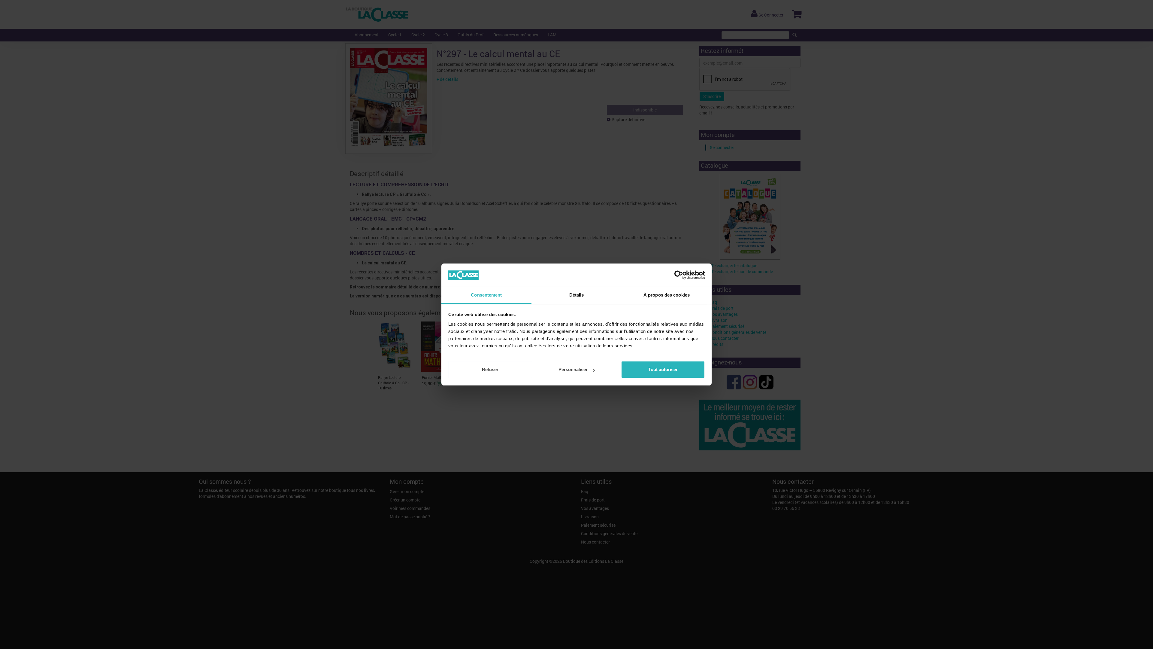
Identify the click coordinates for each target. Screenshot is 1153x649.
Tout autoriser (663, 369)
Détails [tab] (576, 294)
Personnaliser (573, 369)
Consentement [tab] (486, 294)
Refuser (490, 369)
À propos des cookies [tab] (666, 294)
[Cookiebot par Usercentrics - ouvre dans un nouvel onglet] (678, 275)
